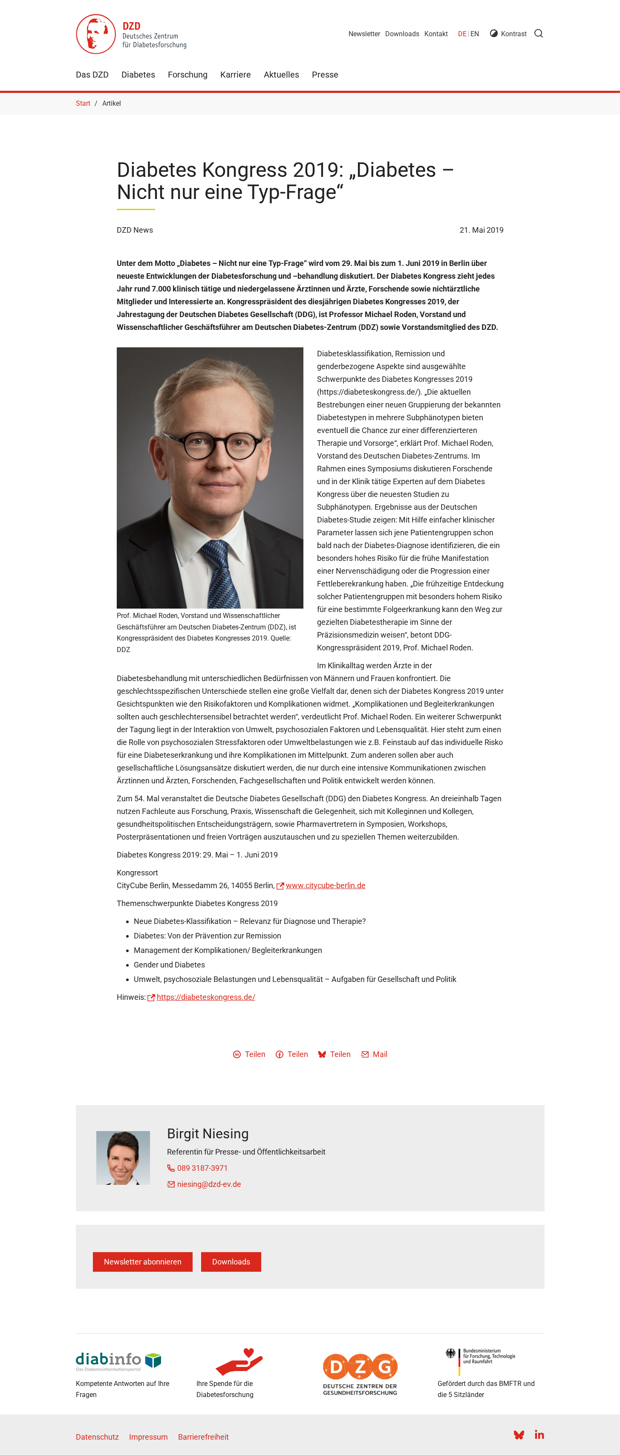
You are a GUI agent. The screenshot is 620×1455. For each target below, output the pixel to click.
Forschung (188, 74)
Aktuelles (281, 74)
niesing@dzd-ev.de (209, 1184)
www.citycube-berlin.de (326, 885)
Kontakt (436, 34)
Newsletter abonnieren (143, 1261)
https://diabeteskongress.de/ (206, 997)
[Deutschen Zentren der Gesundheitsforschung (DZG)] (370, 1374)
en (474, 34)
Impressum (148, 1436)
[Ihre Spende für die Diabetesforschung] (249, 1362)
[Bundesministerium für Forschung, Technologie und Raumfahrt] (491, 1362)
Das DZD (92, 74)
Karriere (235, 74)
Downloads (402, 34)
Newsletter (364, 34)
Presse (325, 74)
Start (83, 103)
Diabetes (138, 74)
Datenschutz (97, 1436)
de (462, 34)
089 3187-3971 (202, 1167)
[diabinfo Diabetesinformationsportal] (129, 1362)
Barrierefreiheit (203, 1436)
